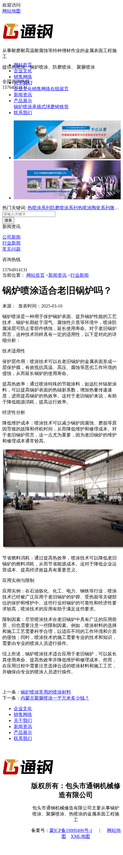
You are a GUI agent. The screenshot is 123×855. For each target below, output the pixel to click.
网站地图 (11, 11)
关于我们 (23, 82)
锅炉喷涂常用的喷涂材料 (46, 692)
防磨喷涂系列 (64, 207)
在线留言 (59, 88)
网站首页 (23, 64)
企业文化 (23, 70)
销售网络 (23, 76)
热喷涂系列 (38, 207)
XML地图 (80, 836)
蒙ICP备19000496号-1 (70, 830)
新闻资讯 (23, 94)
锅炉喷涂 (23, 106)
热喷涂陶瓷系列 (94, 207)
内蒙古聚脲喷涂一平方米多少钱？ (55, 698)
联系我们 (23, 112)
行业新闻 (11, 243)
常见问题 (11, 249)
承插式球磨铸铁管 (50, 106)
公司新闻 (11, 237)
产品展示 (23, 100)
